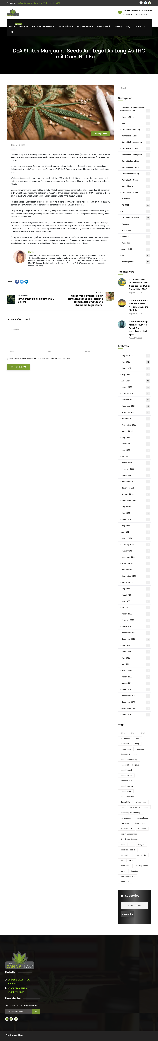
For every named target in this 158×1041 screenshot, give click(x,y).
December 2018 (134, 696)
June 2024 (134, 519)
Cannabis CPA (126, 781)
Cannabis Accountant (129, 754)
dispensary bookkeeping (130, 813)
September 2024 (134, 500)
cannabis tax (126, 791)
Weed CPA (125, 882)
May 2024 (134, 526)
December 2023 (134, 557)
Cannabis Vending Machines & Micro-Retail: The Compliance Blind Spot (138, 328)
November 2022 (134, 639)
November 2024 (134, 488)
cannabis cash (126, 770)
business (140, 749)
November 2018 (134, 702)
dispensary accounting (139, 807)
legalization (140, 823)
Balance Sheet (134, 117)
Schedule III (134, 249)
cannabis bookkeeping (130, 765)
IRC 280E (135, 205)
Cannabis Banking (134, 136)
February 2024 (134, 544)
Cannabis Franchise (134, 161)
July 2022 (134, 645)
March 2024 (134, 538)
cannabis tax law (127, 797)
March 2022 (134, 670)
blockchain (125, 744)
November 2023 (134, 563)
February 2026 (135, 393)
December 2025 (135, 406)
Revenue (134, 236)
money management (129, 834)
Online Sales (134, 230)
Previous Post (23, 296)
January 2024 (134, 551)
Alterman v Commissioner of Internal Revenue (134, 109)
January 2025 (134, 475)
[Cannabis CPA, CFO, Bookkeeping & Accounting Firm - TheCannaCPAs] (61, 12)
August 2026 (134, 356)
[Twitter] (22, 282)
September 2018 (134, 708)
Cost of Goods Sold (134, 192)
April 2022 (134, 664)
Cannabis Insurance (134, 167)
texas (123, 871)
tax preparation (142, 866)
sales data (125, 855)
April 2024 (134, 532)
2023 (133, 733)
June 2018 (134, 715)
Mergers (134, 224)
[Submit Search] (148, 88)
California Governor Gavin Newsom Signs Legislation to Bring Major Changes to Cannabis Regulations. (85, 300)
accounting (125, 738)
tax (135, 255)
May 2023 (134, 601)
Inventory (134, 199)
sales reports (140, 855)
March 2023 (134, 614)
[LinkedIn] (26, 282)
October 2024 (134, 494)
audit (138, 738)
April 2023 (134, 607)
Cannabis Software (134, 180)
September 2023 (134, 576)
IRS (134, 211)
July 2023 (134, 589)
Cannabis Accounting (134, 129)
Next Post (99, 293)
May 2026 (135, 374)
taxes (131, 860)
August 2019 (134, 683)
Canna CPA (125, 802)
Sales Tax (134, 243)
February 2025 (134, 469)
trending (134, 871)
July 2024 (134, 513)
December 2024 (134, 481)
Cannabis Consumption (134, 155)
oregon (141, 844)
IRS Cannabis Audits (135, 218)
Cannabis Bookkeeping (134, 142)
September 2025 (134, 425)
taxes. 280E (125, 866)
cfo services (141, 802)
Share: (9, 282)
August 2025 (134, 431)
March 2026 (135, 387)
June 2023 (134, 595)
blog (137, 744)
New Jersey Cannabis (129, 839)
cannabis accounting (129, 759)
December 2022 (134, 633)
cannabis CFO (126, 775)
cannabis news (127, 786)
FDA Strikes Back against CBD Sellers (36, 300)
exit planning (126, 818)
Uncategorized (100, 134)
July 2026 (135, 362)
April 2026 (135, 381)
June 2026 (135, 368)
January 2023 (134, 626)
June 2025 (134, 444)
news (123, 844)
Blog (135, 123)
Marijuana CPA (126, 828)
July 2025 (134, 437)
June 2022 (134, 652)
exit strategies (142, 818)
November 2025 (135, 412)
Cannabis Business (134, 148)
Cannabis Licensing (134, 174)
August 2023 (134, 582)
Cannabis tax (135, 186)
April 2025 (134, 456)
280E (123, 733)
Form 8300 (125, 823)
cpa (122, 807)
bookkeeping (126, 749)
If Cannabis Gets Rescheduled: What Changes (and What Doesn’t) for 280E (139, 284)
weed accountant (128, 876)
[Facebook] (17, 282)
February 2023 (134, 620)
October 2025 (134, 419)
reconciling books (128, 850)
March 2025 (134, 463)
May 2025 (134, 450)
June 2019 (134, 689)
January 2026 (135, 400)
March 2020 (134, 677)
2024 (143, 733)
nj (131, 844)
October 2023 (134, 570)
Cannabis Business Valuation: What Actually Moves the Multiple (138, 305)
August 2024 (134, 507)
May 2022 (134, 658)
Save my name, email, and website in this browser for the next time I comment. (40, 358)
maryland (142, 828)
